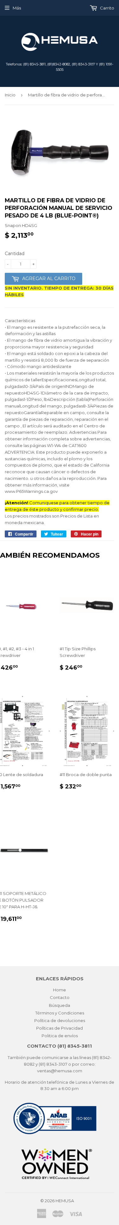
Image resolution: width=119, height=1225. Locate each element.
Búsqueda (59, 1005)
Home (59, 989)
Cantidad (14, 253)
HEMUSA (65, 1200)
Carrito (106, 7)
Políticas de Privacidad (59, 1028)
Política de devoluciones (59, 1020)
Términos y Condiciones (59, 1012)
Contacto (59, 997)
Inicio (10, 94)
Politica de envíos (60, 1035)
